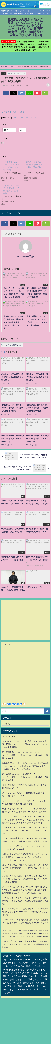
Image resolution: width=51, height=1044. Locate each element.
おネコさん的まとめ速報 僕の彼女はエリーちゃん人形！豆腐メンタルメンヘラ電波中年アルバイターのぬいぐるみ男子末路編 (25, 744)
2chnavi (6, 644)
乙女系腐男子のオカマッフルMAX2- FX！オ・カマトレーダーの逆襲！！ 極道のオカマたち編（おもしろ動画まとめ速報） (25, 755)
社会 (3, 73)
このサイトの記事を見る (12, 112)
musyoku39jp (25, 256)
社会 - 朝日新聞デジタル (17, 73)
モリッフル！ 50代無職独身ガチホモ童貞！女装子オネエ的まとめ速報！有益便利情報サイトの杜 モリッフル (25, 923)
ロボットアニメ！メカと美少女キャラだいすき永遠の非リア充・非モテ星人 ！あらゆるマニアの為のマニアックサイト (25, 830)
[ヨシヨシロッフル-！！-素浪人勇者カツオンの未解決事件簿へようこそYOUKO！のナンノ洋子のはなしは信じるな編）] (25, 912)
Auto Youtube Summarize (24, 117)
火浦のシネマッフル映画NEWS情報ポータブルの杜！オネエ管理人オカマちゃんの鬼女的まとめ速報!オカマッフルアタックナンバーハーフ (25, 857)
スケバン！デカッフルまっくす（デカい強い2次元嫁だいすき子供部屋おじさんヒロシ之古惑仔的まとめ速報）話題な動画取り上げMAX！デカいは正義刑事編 (25, 890)
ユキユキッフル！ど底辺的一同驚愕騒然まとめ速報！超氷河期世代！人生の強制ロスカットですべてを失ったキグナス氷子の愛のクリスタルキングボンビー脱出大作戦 (25, 933)
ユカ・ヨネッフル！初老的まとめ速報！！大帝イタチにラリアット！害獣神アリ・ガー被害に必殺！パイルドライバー (25, 868)
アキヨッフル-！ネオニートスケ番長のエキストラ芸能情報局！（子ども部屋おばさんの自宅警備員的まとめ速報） (25, 901)
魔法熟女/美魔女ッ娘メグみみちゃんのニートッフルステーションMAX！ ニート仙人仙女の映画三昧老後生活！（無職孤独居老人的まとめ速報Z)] (25, 766)
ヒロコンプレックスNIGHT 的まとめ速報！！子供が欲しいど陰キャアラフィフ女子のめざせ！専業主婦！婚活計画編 (25, 944)
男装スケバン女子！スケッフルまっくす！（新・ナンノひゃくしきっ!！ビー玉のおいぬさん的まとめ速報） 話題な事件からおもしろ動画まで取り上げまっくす (25, 819)
